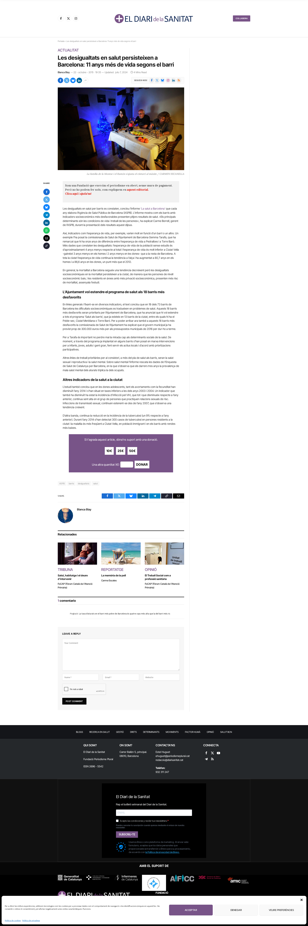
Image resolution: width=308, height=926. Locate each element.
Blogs (79, 732)
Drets (133, 732)
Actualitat (68, 50)
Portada (61, 41)
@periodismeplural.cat (177, 756)
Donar (142, 464)
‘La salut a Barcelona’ (153, 208)
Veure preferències (281, 910)
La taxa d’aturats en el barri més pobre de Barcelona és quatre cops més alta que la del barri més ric (124, 613)
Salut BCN (226, 732)
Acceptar (191, 910)
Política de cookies (13, 920)
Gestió (120, 732)
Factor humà (192, 732)
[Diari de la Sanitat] (154, 18)
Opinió (151, 569)
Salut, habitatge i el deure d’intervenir (73, 577)
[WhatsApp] (46, 230)
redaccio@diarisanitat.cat (169, 760)
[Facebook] (46, 192)
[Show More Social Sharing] (85, 80)
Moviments (172, 732)
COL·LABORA (242, 18)
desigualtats (83, 483)
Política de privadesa (31, 920)
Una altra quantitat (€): (106, 464)
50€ (132, 451)
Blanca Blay (64, 72)
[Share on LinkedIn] (79, 80)
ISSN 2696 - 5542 (93, 766)
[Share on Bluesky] (73, 80)
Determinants (151, 732)
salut (95, 483)
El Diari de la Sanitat (94, 752)
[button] (301, 899)
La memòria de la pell (113, 575)
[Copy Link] (46, 246)
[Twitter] (46, 199)
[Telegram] (46, 215)
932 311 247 (162, 772)
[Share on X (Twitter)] (66, 80)
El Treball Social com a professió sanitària (158, 577)
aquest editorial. (138, 189)
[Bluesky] (46, 207)
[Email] (46, 238)
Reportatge (112, 569)
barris (71, 483)
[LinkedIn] (46, 223)
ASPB (62, 483)
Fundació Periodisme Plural (98, 759)
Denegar (236, 910)
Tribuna (65, 569)
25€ (121, 451)
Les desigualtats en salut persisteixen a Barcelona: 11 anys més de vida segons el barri (116, 61)
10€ (109, 451)
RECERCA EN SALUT (99, 732)
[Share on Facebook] (60, 80)
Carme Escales (109, 580)
